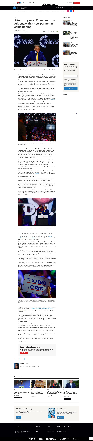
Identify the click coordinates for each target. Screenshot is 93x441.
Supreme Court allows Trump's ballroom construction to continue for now (37, 393)
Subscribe (71, 88)
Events (47, 11)
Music (30, 11)
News (14, 11)
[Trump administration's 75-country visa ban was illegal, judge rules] (66, 22)
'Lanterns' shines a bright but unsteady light (74, 45)
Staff (37, 431)
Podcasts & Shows (39, 11)
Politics (21, 359)
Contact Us (38, 429)
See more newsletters (20, 414)
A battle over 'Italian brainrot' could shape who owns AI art (21, 392)
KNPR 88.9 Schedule (61, 426)
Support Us (49, 426)
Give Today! (24, 352)
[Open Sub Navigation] (16, 11)
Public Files (70, 426)
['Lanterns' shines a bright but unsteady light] (66, 44)
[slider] (19, 7)
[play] (14, 7)
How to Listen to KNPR (61, 431)
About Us (38, 426)
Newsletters (69, 2)
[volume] (18, 8)
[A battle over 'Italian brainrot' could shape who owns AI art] (22, 384)
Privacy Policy (27, 431)
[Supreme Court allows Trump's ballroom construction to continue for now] (38, 384)
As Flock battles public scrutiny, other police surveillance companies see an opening (74, 35)
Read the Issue (60, 417)
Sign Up (18, 417)
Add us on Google (53, 31)
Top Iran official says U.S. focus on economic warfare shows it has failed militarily (54, 393)
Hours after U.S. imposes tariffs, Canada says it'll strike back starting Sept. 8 (74, 55)
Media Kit (70, 429)
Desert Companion (22, 11)
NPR (15, 17)
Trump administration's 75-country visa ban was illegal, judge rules (73, 24)
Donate (77, 2)
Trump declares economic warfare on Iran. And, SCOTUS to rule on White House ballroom (70, 393)
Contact (63, 11)
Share (44, 31)
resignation (36, 173)
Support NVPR (55, 11)
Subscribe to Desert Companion (50, 432)
